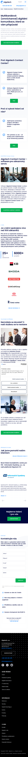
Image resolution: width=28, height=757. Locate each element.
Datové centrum (5, 739)
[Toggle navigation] (25, 2)
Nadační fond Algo (6, 706)
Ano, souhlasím (14, 383)
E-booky (4, 712)
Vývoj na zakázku (6, 689)
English (20, 1)
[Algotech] (6, 2)
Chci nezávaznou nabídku (11, 42)
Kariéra (3, 709)
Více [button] (14, 100)
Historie (3, 733)
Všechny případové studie (20, 456)
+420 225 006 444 (7, 5)
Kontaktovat (14, 518)
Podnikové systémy (6, 677)
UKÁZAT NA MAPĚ (7, 648)
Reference (4, 701)
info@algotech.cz (21, 5)
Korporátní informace (6, 742)
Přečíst (3, 495)
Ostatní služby (5, 686)
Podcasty (4, 715)
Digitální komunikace (7, 680)
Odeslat (20, 580)
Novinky (4, 704)
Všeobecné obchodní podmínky (19, 753)
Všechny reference (14, 308)
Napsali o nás (5, 730)
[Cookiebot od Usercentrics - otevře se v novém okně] (21, 364)
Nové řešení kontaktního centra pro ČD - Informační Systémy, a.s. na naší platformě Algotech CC (14, 465)
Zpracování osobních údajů (6, 753)
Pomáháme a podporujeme (8, 736)
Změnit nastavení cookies (18, 379)
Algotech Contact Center (11, 210)
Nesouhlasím (14, 391)
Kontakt (3, 727)
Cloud (3, 674)
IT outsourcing (5, 683)
